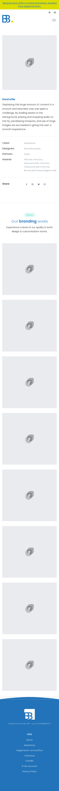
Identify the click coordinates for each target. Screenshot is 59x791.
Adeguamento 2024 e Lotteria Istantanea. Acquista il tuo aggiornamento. (29, 5)
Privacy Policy (29, 771)
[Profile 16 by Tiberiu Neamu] (29, 495)
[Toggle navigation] (54, 20)
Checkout (29, 755)
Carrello (29, 760)
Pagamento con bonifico (29, 750)
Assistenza (29, 745)
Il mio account (29, 766)
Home (29, 739)
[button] (49, 12)
